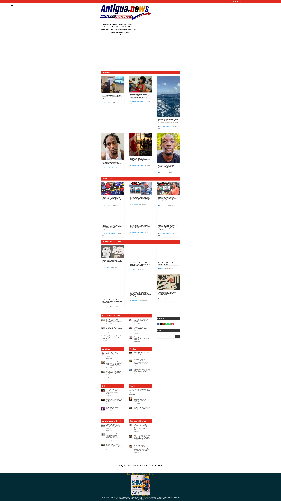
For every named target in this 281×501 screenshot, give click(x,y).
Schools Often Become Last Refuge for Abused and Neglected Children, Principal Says (111, 359)
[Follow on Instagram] (172, 407)
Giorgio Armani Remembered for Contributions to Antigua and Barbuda (114, 422)
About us (135, 29)
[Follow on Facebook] (158, 407)
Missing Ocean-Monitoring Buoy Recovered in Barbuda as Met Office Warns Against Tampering (168, 143)
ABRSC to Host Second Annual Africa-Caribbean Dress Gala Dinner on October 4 (112, 413)
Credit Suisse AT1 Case (110, 24)
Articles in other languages (123, 29)
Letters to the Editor (107, 29)
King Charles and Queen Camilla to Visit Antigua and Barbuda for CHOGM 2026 (139, 413)
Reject (181, 498)
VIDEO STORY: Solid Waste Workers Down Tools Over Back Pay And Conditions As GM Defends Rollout (167, 221)
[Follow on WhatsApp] (166, 407)
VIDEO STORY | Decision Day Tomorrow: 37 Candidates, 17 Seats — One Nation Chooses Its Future (112, 221)
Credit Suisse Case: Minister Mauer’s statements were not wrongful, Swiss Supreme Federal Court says (140, 316)
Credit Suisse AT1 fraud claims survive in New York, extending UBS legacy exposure (140, 286)
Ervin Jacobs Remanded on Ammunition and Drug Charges (112, 184)
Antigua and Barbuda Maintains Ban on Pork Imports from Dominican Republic (112, 376)
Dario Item (106, 289)
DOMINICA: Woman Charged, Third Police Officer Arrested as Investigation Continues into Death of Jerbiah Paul (114, 385)
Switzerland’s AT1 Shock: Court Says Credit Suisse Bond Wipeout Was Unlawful (112, 323)
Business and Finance (125, 24)
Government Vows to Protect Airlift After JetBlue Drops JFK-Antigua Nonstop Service (142, 392)
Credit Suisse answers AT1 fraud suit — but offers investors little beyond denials (112, 283)
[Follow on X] (161, 407)
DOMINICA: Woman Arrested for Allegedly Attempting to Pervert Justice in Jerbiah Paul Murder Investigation (114, 395)
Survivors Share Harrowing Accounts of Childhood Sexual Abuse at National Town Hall (139, 118)
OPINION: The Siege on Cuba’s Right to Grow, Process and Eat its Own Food (142, 431)
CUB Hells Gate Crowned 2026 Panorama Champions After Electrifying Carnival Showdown (113, 448)
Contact (126, 32)
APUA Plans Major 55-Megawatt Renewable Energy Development (114, 351)
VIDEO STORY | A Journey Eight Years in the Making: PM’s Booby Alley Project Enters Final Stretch (140, 220)
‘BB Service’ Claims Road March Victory (112, 430)
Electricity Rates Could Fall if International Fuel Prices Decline (141, 342)
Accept (173, 498)
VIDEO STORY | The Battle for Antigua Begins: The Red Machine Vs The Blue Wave (140, 248)
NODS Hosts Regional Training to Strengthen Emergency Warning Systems (112, 119)
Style (134, 24)
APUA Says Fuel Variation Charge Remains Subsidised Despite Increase (141, 360)
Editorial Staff (107, 124)
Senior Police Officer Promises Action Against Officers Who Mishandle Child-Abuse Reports (140, 351)
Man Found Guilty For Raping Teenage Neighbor (142, 375)
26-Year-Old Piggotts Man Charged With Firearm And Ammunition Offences (166, 189)
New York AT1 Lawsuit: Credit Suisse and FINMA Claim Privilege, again (167, 315)
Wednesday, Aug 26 (237, 1)
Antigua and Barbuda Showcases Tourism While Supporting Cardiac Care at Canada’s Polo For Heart (141, 383)
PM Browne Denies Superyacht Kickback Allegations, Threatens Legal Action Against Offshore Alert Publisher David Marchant (142, 470)
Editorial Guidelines (116, 32)
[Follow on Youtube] (163, 407)
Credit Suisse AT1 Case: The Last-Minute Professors (168, 285)
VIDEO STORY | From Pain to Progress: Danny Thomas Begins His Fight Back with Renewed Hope (112, 249)
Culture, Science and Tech (118, 27)
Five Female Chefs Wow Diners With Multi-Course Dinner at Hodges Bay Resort (114, 468)
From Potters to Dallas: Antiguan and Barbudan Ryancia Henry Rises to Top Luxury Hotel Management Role (113, 458)
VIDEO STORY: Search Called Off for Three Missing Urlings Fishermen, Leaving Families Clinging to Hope (168, 249)
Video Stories (131, 27)
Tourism (106, 27)
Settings (190, 498)
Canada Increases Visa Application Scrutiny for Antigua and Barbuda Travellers (140, 181)
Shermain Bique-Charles (137, 123)
